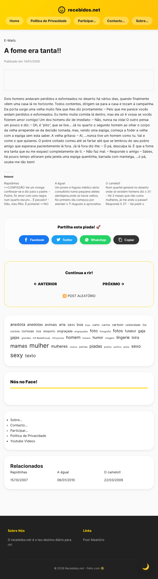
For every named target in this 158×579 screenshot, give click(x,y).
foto (94, 330)
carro (96, 324)
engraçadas (81, 331)
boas (87, 325)
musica (73, 347)
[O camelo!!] (131, 193)
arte (62, 325)
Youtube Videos (22, 441)
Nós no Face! (23, 381)
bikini (71, 324)
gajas (15, 337)
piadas (95, 346)
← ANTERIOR (45, 284)
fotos (118, 330)
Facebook (37, 240)
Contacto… (116, 21)
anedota (17, 324)
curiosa (15, 331)
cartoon (117, 325)
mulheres (59, 346)
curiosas (28, 331)
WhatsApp (98, 240)
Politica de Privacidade (49, 21)
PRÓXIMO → (113, 284)
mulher (39, 345)
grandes (26, 338)
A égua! (63, 472)
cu (144, 325)
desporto (49, 331)
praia (126, 346)
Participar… (87, 21)
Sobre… (142, 21)
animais (51, 325)
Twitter (67, 240)
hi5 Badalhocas (41, 338)
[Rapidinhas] (29, 193)
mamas (18, 346)
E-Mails (10, 40)
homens (86, 338)
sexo (136, 346)
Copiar (129, 240)
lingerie (123, 337)
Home (14, 21)
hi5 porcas (58, 338)
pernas (83, 346)
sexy (16, 355)
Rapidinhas (18, 472)
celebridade (133, 324)
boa (80, 324)
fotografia (105, 331)
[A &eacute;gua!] (80, 193)
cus (38, 331)
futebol (130, 331)
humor (98, 337)
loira (135, 337)
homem (73, 337)
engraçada (64, 331)
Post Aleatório (93, 540)
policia (108, 346)
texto (30, 355)
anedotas (35, 324)
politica (117, 347)
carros (106, 324)
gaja (141, 331)
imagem (109, 338)
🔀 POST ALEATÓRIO (79, 296)
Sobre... (16, 420)
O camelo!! (112, 472)
